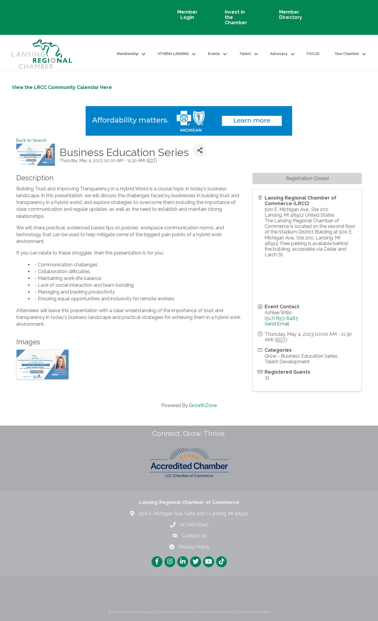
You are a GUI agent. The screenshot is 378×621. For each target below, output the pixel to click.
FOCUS (313, 54)
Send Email (277, 324)
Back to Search (31, 140)
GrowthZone (203, 405)
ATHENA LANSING (173, 54)
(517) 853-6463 (281, 318)
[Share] (199, 150)
